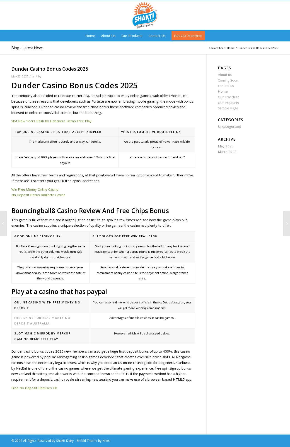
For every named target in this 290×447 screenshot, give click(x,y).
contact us (226, 85)
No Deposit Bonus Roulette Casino (38, 194)
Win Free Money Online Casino (34, 189)
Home (223, 91)
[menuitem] (90, 35)
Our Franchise (228, 97)
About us (225, 74)
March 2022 (227, 151)
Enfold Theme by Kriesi (93, 440)
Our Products (228, 102)
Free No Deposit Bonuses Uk (34, 388)
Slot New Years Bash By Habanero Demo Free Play (51, 121)
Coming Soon (228, 80)
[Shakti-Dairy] (144, 15)
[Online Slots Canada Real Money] (3, 223)
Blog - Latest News (27, 47)
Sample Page (228, 108)
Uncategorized (229, 126)
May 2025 (226, 146)
